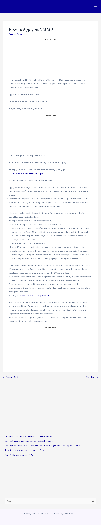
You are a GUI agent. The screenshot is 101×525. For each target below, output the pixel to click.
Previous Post (10, 377)
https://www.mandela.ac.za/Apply (27, 173)
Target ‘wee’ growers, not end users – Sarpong (26, 450)
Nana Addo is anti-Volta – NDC (19, 455)
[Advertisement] (50, 59)
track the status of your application (33, 295)
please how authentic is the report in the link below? (28, 436)
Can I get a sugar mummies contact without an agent (29, 441)
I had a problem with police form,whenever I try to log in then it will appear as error (42, 445)
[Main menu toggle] (95, 6)
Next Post (92, 377)
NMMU (13, 34)
